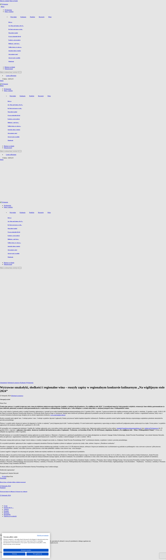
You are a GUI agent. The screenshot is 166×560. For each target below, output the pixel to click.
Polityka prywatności (43, 535)
